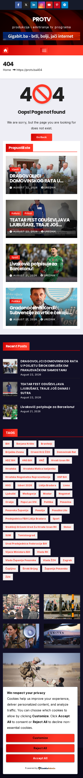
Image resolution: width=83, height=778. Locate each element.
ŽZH (7, 576)
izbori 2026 (25, 485)
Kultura (15, 213)
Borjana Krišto (25, 443)
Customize (40, 737)
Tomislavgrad (26, 535)
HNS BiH (27, 460)
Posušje (40, 510)
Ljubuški (10, 493)
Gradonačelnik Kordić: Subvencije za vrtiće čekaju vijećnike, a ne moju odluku (39, 313)
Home (7, 70)
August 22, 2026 (25, 187)
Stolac (67, 527)
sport (56, 518)
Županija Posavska (56, 568)
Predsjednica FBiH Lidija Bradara (25, 518)
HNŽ (41, 460)
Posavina (65, 502)
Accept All (40, 758)
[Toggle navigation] (44, 50)
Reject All (40, 748)
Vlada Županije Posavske (20, 560)
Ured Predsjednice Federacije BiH (26, 543)
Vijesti (15, 169)
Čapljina (10, 568)
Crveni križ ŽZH (40, 452)
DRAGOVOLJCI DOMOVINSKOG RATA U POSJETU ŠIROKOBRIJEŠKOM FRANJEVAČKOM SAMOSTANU (49, 365)
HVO (8, 485)
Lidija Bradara (47, 485)
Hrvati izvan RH (60, 460)
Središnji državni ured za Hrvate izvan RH (31, 527)
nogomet (64, 493)
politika (48, 502)
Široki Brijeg (30, 568)
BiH (7, 443)
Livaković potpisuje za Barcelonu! (33, 266)
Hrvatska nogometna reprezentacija (27, 477)
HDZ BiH (10, 460)
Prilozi (28, 213)
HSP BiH (62, 477)
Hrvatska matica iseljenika (39, 468)
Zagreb (67, 560)
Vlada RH (42, 551)
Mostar (47, 493)
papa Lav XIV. (29, 502)
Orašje (9, 502)
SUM (8, 535)
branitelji (46, 443)
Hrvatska (10, 468)
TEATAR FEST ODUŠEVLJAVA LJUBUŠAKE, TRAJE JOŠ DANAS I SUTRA (39, 225)
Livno (66, 485)
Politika (16, 301)
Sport (15, 257)
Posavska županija (16, 510)
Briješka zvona (14, 452)
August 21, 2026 (25, 275)
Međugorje (29, 493)
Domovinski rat (66, 452)
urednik (50, 187)
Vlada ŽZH (49, 560)
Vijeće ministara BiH (17, 551)
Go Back (41, 137)
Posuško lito (59, 510)
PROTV (41, 19)
